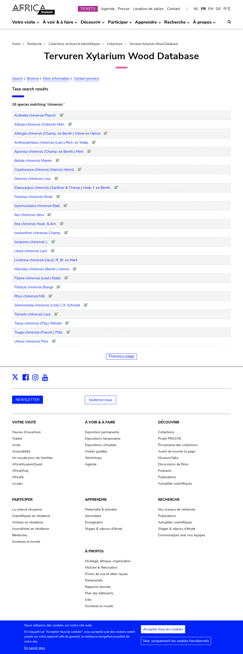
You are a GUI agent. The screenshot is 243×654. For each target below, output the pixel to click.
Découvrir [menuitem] (91, 24)
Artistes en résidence (27, 522)
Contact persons (86, 78)
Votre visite (24, 422)
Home (16, 44)
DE (218, 8)
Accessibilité (21, 451)
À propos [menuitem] (202, 24)
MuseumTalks (168, 458)
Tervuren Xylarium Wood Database (153, 44)
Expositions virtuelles (101, 445)
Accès (16, 445)
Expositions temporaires (103, 438)
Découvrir (168, 422)
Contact (173, 8)
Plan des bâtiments (99, 593)
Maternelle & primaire (101, 509)
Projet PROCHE (169, 438)
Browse (33, 78)
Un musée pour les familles (32, 458)
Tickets (17, 438)
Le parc (17, 483)
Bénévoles (19, 535)
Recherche (34, 44)
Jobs (88, 599)
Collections (114, 44)
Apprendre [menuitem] (146, 24)
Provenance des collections (178, 445)
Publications (167, 477)
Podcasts (165, 470)
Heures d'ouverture (26, 432)
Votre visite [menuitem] (23, 24)
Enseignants (94, 522)
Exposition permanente (102, 432)
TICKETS (87, 8)
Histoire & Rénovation (101, 567)
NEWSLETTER (27, 399)
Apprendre (96, 499)
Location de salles (148, 8)
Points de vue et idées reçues (106, 574)
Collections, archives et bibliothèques (74, 44)
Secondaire (93, 516)
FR (203, 8)
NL (196, 8)
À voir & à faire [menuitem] (58, 24)
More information (56, 78)
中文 (227, 8)
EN (210, 8)
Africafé (17, 477)
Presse (124, 8)
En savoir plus (34, 648)
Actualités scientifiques (175, 483)
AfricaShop (20, 470)
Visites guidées (96, 451)
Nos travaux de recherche (176, 509)
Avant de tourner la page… (177, 451)
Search (17, 78)
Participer (22, 499)
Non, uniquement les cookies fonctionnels (176, 641)
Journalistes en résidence (30, 528)
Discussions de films (173, 464)
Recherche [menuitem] (175, 24)
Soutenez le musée (26, 541)
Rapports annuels (98, 587)
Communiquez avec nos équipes (181, 535)
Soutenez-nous (100, 400)
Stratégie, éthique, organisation (108, 561)
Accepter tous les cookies (163, 629)
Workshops (93, 458)
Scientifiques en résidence (31, 516)
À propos (94, 551)
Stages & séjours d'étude (103, 528)
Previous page (121, 356)
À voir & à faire (100, 422)
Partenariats (94, 580)
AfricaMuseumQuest (27, 464)
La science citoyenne (27, 509)
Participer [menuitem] (118, 24)
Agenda (107, 8)
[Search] (229, 22)
